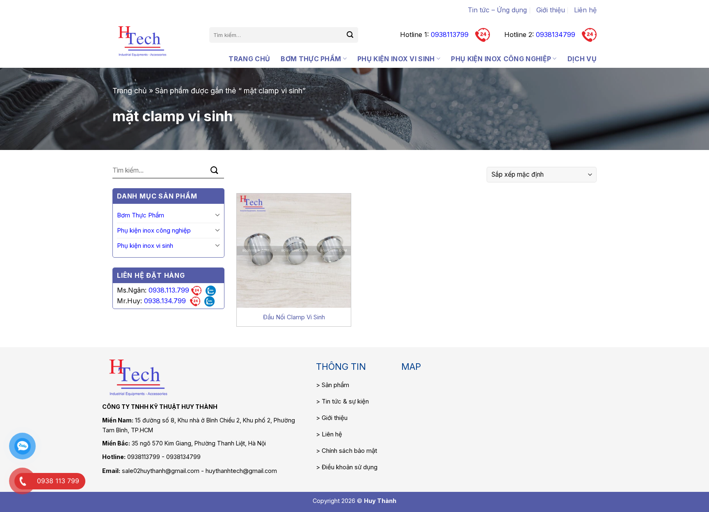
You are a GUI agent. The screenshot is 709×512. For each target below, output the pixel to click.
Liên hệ (585, 10)
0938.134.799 (165, 301)
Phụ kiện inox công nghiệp (501, 59)
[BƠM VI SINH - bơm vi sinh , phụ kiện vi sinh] (142, 41)
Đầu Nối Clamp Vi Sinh (294, 317)
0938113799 (450, 34)
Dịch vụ (582, 59)
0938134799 (555, 34)
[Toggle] (217, 214)
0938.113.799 (169, 290)
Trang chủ (129, 90)
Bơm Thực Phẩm (311, 59)
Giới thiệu (550, 10)
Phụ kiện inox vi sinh (396, 59)
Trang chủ (249, 59)
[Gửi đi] (350, 35)
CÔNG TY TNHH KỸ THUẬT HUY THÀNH (159, 406)
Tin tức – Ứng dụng (497, 10)
